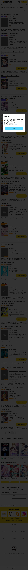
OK (14, 128)
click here (17, 124)
